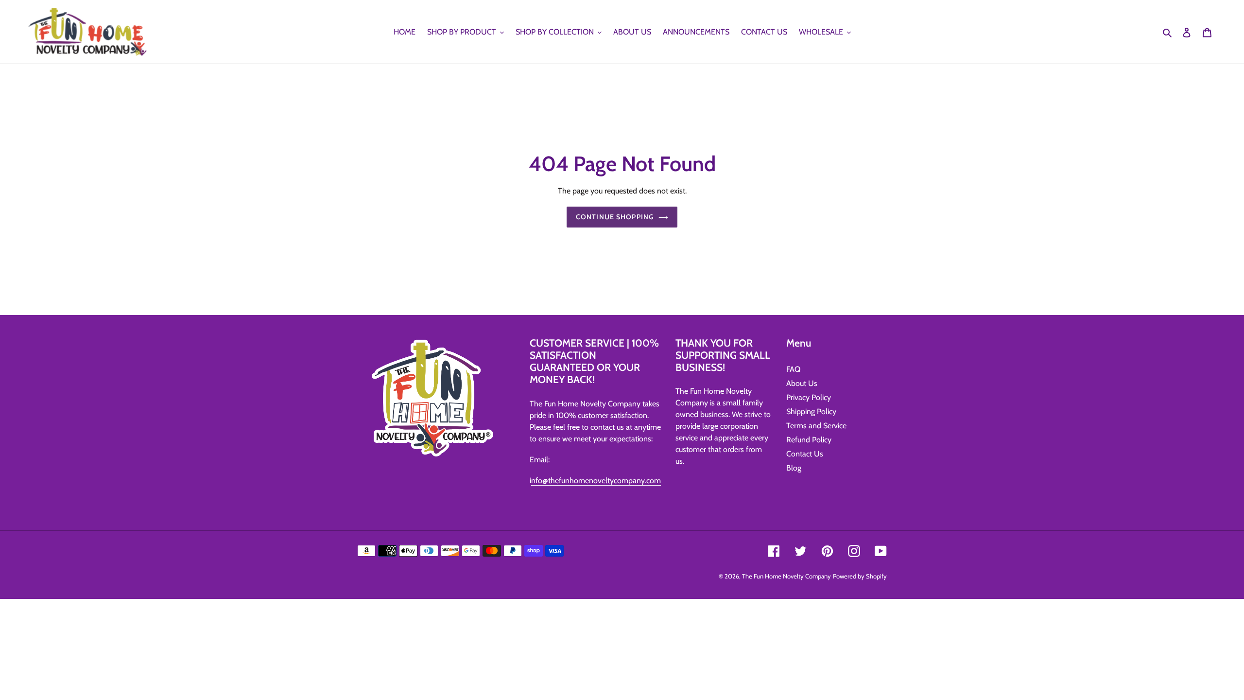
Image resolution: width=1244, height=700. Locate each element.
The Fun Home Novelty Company (786, 576)
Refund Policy (808, 439)
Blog (793, 467)
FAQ (793, 369)
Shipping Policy (811, 411)
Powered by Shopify (860, 576)
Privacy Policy (808, 397)
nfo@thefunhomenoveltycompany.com (596, 480)
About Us (801, 383)
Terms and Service (816, 425)
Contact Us (804, 453)
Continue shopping (615, 216)
